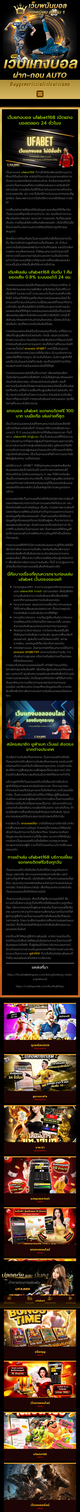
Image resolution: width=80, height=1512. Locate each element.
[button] (40, 94)
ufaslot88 (40, 1454)
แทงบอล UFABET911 (26, 652)
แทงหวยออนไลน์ (40, 1250)
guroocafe (40, 1096)
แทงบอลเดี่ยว (29, 823)
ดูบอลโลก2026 (40, 1045)
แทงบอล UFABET (35, 349)
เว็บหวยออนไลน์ (40, 1403)
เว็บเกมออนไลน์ (40, 1505)
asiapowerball (40, 1199)
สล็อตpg (40, 1352)
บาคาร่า (40, 1147)
